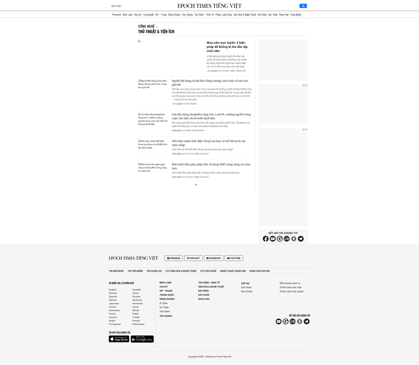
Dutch (135, 293)
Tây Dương (187, 14)
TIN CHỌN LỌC (154, 271)
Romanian (137, 303)
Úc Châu (164, 307)
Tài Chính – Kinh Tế (204, 14)
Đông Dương (174, 14)
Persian (136, 320)
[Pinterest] (287, 241)
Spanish (113, 296)
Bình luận (128, 14)
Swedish (136, 289)
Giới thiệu (246, 287)
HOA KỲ (164, 286)
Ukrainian (137, 300)
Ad (303, 85)
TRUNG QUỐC (167, 295)
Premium (116, 14)
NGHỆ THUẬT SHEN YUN (233, 271)
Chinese (113, 293)
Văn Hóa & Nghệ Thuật (244, 14)
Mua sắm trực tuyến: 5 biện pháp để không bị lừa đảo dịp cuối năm (227, 47)
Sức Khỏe (273, 14)
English (112, 289)
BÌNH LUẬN (165, 282)
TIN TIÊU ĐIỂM (135, 271)
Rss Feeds (246, 291)
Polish (135, 313)
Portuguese (115, 324)
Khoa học (284, 14)
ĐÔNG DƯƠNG (167, 299)
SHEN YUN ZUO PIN (259, 271)
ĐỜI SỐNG (203, 290)
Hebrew (113, 300)
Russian (136, 296)
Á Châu (163, 303)
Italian (112, 320)
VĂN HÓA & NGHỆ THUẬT (211, 286)
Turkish (136, 317)
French (112, 313)
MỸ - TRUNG (166, 290)
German (113, 317)
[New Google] (280, 238)
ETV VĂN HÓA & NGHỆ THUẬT (181, 271)
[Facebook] (266, 241)
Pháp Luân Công (224, 14)
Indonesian (114, 310)
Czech (135, 307)
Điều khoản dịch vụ (290, 283)
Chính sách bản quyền (292, 291)
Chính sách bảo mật (290, 287)
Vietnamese (138, 324)
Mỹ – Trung (161, 14)
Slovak (135, 310)
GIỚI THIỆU (116, 6)
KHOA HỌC (204, 299)
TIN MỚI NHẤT (116, 271)
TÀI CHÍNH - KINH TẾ (209, 282)
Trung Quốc (148, 14)
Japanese (114, 303)
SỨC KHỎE (203, 295)
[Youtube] (273, 241)
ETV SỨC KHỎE (208, 271)
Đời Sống (262, 14)
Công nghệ (296, 14)
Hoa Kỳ (138, 14)
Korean (112, 307)
